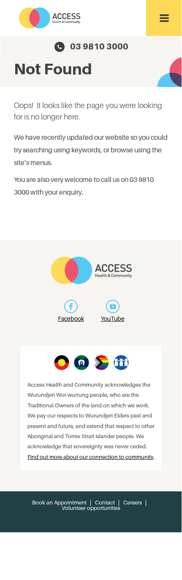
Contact (105, 502)
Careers (132, 502)
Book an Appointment (59, 502)
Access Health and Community (50, 18)
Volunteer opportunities (91, 508)
